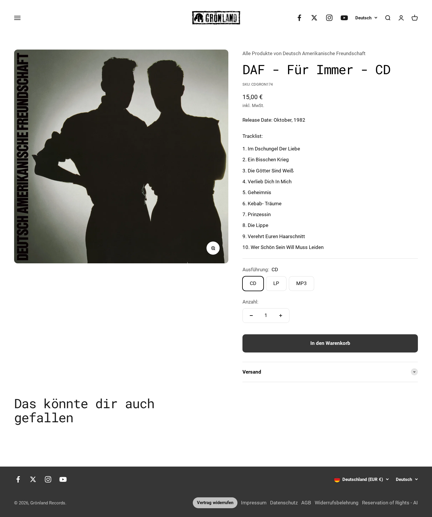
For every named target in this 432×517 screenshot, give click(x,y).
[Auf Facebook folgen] (299, 18)
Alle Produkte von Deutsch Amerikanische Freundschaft (304, 53)
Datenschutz (284, 503)
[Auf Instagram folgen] (329, 18)
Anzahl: (250, 302)
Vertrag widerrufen (215, 502)
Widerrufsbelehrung (337, 503)
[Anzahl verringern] (251, 315)
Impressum (254, 503)
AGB (306, 503)
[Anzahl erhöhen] (280, 315)
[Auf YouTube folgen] (344, 18)
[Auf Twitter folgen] (314, 18)
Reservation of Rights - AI (390, 503)
